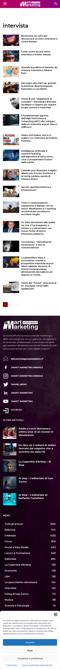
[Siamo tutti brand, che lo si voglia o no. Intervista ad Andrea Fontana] (11, 139)
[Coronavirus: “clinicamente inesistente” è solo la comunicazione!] (11, 246)
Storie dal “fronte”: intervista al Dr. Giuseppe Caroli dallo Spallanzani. (38, 286)
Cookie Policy (12, 665)
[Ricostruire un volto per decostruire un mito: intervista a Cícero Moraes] (11, 40)
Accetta (30, 642)
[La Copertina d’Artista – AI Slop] (9, 466)
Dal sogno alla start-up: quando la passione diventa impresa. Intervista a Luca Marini (38, 86)
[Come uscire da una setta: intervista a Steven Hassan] (11, 56)
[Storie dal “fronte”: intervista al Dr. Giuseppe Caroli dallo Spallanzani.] (11, 287)
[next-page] (17, 304)
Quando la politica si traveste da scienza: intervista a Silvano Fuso (39, 70)
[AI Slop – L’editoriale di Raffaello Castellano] (9, 499)
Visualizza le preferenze (30, 658)
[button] (55, 614)
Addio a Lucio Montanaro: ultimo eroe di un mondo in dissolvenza (36, 432)
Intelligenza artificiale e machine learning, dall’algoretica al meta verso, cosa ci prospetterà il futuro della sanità (37, 157)
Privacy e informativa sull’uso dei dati (37, 665)
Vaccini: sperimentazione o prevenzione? (36, 188)
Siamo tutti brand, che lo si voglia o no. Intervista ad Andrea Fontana (39, 138)
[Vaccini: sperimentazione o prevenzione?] (11, 191)
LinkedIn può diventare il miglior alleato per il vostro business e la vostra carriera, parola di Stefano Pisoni (39, 174)
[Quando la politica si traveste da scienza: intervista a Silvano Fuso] (11, 71)
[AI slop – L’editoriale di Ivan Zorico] (9, 482)
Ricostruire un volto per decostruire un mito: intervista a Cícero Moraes (39, 39)
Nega (30, 650)
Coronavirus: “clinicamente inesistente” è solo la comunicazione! (36, 245)
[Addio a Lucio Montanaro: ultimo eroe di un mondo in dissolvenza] (9, 433)
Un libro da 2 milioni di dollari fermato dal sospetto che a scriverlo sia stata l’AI (37, 448)
